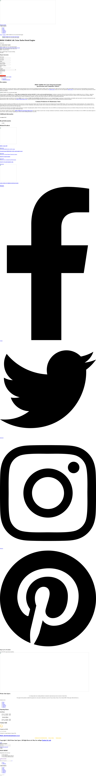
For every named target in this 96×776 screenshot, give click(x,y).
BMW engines (70, 89)
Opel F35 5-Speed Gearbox (5, 156)
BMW (10, 76)
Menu (3, 762)
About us (3, 772)
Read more (2, 148)
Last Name (2, 59)
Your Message (2, 70)
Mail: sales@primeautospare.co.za (10, 735)
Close (1, 742)
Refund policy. (58, 737)
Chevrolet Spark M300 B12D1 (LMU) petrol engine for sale (11, 151)
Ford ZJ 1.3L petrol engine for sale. (6, 161)
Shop (3, 768)
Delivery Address (3, 65)
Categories (4, 763)
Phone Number (2, 63)
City (1, 66)
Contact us (4, 771)
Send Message (2, 75)
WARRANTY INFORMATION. (41, 737)
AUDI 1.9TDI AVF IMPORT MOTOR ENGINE (9, 183)
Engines (4, 34)
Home (1, 34)
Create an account (3, 758)
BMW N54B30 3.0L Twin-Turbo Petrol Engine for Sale (10, 47)
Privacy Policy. (51, 737)
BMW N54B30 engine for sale (21, 99)
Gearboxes (4, 770)
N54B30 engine (52, 89)
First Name (2, 56)
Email (1, 61)
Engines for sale (46, 740)
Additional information (6, 79)
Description (4, 78)
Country (1, 68)
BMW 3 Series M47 (3, 145)
